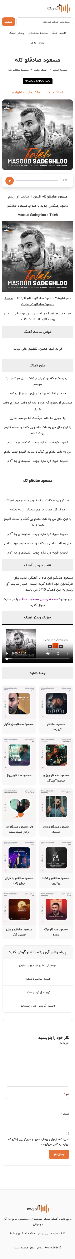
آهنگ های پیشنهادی (27, 92)
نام (66, 1094)
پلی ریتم (43, 1233)
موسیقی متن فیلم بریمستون (37, 965)
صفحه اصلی (60, 70)
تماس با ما (37, 42)
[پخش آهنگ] (9, 181)
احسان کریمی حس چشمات (37, 1005)
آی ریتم (14, 196)
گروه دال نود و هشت (38, 992)
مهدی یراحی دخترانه (37, 978)
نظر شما (64, 1043)
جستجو (8, 21)
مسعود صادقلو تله (37, 480)
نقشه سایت (58, 1233)
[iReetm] (58, 8)
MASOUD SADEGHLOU (37, 81)
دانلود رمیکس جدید (54, 205)
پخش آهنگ (16, 32)
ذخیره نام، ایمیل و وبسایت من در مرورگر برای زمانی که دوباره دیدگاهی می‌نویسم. (38, 1141)
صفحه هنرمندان (38, 32)
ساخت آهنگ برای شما (22, 1233)
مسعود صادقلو (63, 577)
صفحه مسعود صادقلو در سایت (29, 301)
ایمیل (65, 1113)
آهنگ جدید (41, 70)
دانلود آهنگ (58, 32)
